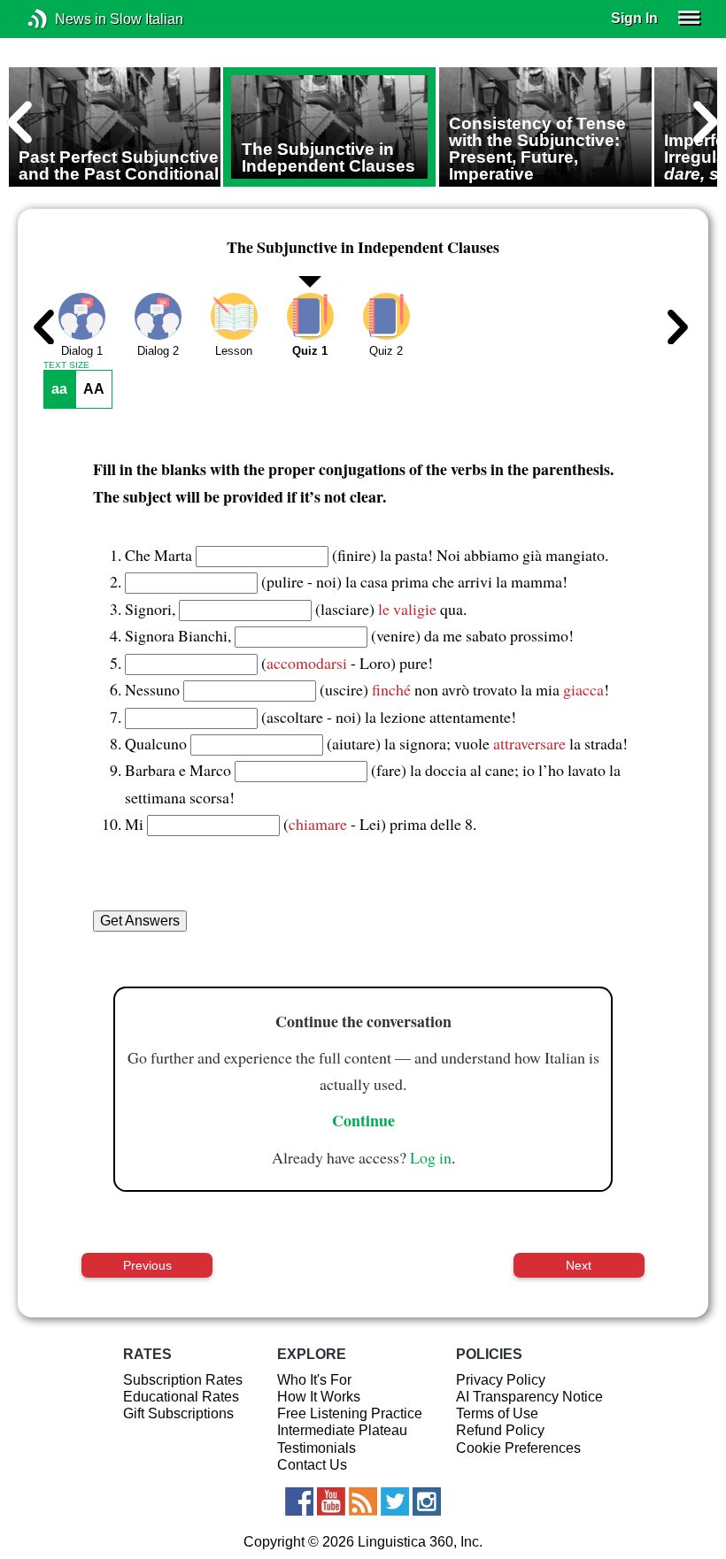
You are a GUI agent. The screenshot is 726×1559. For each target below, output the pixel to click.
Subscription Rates (183, 1379)
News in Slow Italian (64, 19)
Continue (363, 1120)
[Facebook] (299, 1501)
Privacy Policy (500, 1379)
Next (578, 1265)
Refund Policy (500, 1430)
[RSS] (363, 1501)
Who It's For (314, 1379)
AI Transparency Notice (529, 1396)
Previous (147, 1265)
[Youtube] (331, 1501)
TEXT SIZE (66, 365)
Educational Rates (181, 1396)
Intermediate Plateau (342, 1430)
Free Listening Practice (349, 1413)
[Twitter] (395, 1501)
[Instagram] (427, 1501)
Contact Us (312, 1464)
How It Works (318, 1396)
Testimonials (316, 1447)
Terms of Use (497, 1413)
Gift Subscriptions (178, 1413)
